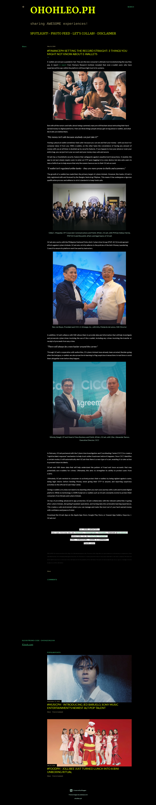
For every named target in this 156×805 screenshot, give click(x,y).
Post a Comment (57, 712)
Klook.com (27, 644)
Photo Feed (60, 33)
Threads (102, 533)
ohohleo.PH (63, 11)
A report (63, 65)
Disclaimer (106, 33)
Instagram (90, 533)
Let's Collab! (84, 33)
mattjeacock (84, 795)
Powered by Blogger (79, 790)
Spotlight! (39, 33)
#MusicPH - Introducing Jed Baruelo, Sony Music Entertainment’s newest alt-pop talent (82, 706)
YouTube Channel (98, 536)
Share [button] (24, 46)
